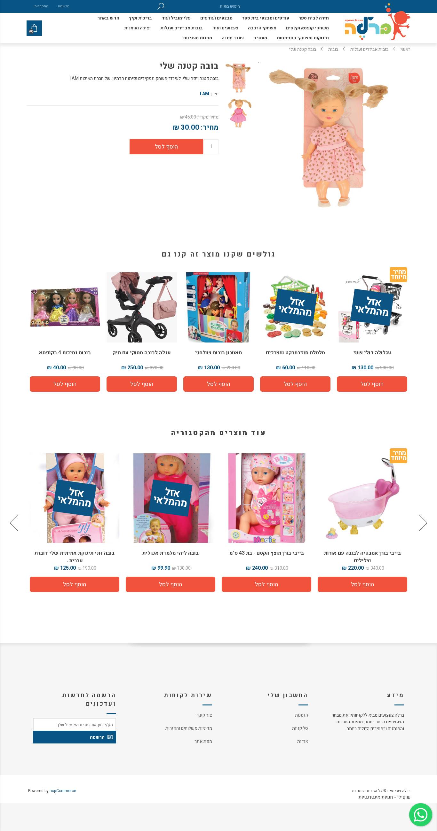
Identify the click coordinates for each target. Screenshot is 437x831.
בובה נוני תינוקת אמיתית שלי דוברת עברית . (171, 557)
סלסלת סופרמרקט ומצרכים (295, 353)
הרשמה (63, 6)
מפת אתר (203, 741)
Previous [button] (422, 522)
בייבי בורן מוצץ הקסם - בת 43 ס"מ (362, 553)
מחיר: (210, 127)
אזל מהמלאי (372, 307)
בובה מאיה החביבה (74, 553)
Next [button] (15, 522)
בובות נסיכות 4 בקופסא (65, 353)
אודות (302, 741)
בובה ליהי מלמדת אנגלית (266, 553)
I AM (204, 93)
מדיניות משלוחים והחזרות (188, 728)
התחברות (41, 6)
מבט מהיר (362, 495)
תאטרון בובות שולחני (218, 353)
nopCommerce (63, 791)
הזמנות (301, 715)
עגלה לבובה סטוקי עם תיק (142, 353)
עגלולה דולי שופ (372, 353)
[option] (362, 522)
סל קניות (300, 728)
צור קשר (204, 715)
